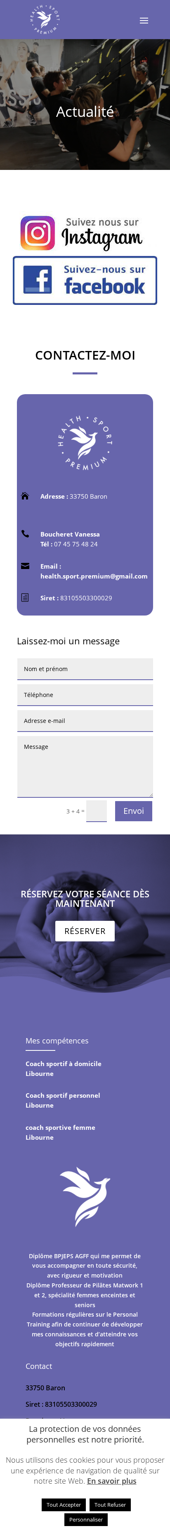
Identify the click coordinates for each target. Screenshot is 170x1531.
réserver (85, 930)
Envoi (133, 810)
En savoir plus (112, 1481)
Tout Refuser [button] (110, 1504)
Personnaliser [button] (86, 1519)
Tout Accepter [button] (64, 1504)
